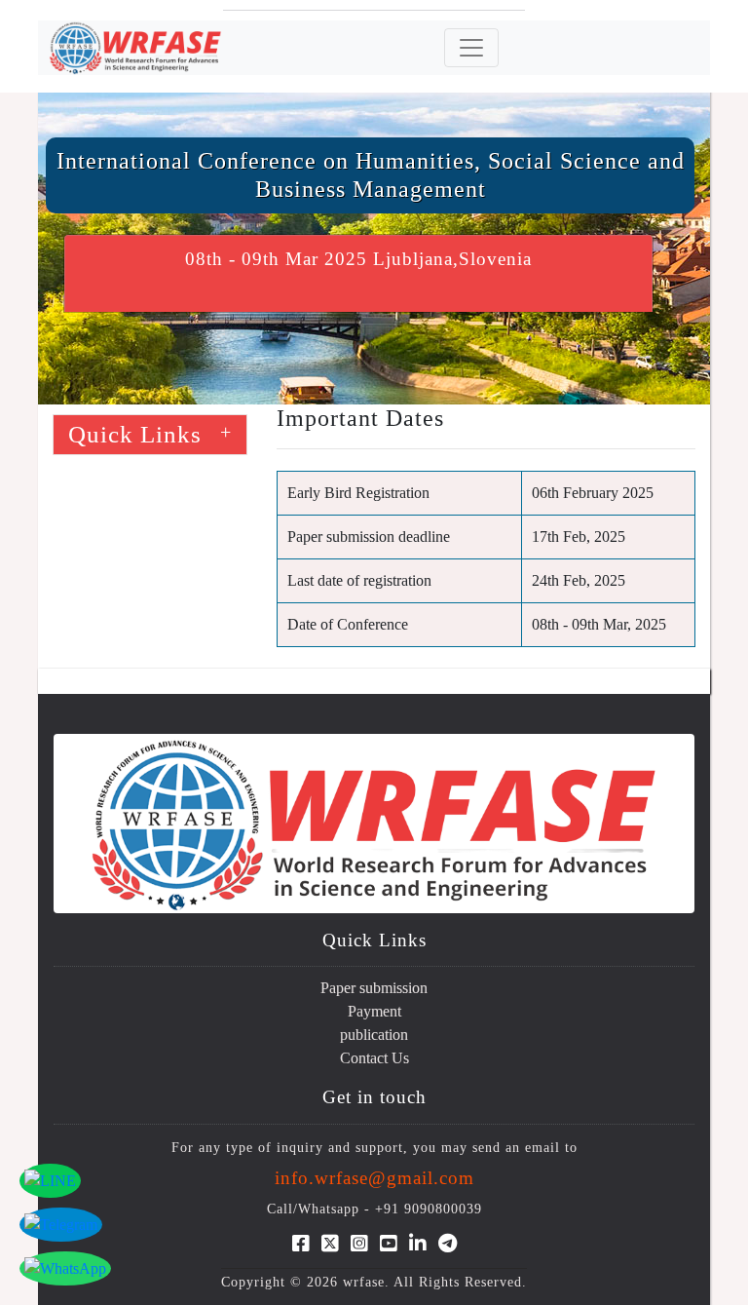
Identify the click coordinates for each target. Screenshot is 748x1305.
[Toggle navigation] (471, 47)
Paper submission (374, 987)
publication (374, 1034)
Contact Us (374, 1058)
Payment (374, 1011)
